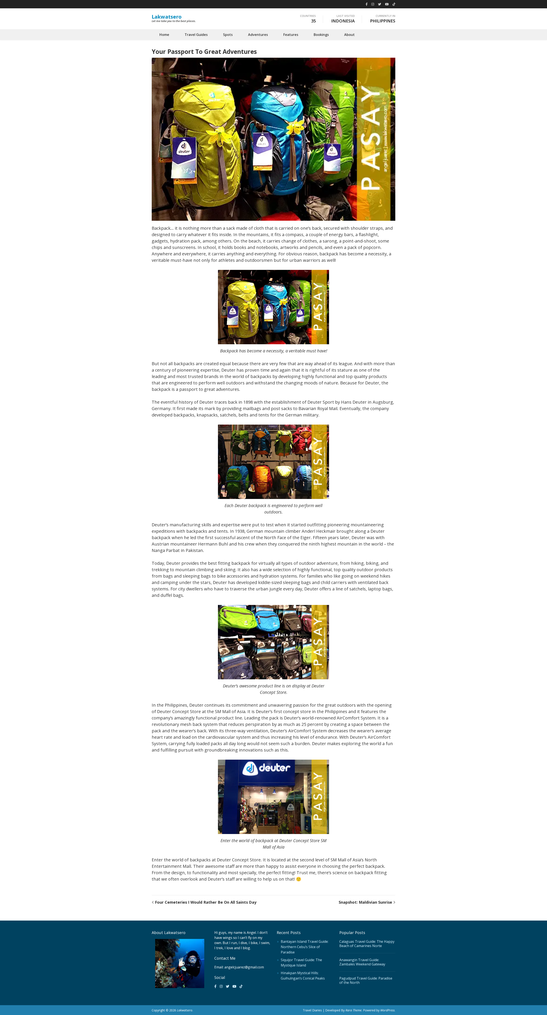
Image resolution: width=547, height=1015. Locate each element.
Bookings (321, 34)
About (349, 34)
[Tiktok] (394, 4)
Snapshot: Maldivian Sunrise (365, 902)
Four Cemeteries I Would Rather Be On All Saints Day (205, 902)
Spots (228, 34)
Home (164, 34)
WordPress (387, 1010)
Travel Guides (196, 34)
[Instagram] (372, 4)
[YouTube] (387, 4)
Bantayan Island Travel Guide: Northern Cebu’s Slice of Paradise (304, 947)
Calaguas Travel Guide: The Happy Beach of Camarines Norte (366, 943)
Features (290, 34)
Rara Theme (354, 1010)
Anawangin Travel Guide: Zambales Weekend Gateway (362, 962)
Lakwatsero (167, 16)
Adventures (258, 34)
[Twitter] (379, 4)
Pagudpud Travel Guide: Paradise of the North (365, 980)
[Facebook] (367, 4)
